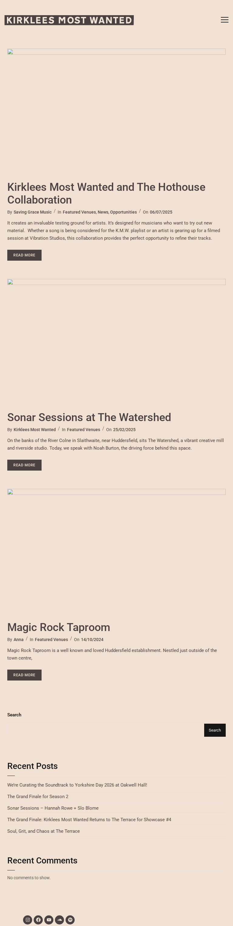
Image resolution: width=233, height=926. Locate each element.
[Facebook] (38, 919)
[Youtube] (48, 919)
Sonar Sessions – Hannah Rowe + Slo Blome (53, 808)
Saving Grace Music (33, 212)
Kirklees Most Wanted (35, 429)
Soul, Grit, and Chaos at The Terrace (43, 831)
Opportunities (123, 212)
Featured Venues (79, 212)
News (103, 212)
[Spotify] (70, 919)
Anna (19, 639)
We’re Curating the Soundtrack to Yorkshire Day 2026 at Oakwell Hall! (77, 785)
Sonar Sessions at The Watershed (89, 417)
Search (14, 715)
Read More (27, 253)
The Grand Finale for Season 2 (37, 796)
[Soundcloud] (59, 919)
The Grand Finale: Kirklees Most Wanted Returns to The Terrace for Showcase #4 (89, 819)
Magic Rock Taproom (58, 627)
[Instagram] (27, 919)
